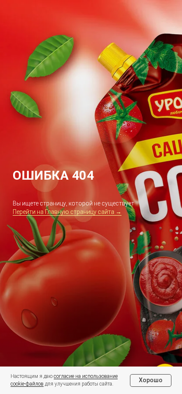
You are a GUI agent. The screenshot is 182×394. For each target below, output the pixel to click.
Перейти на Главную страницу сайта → (67, 211)
